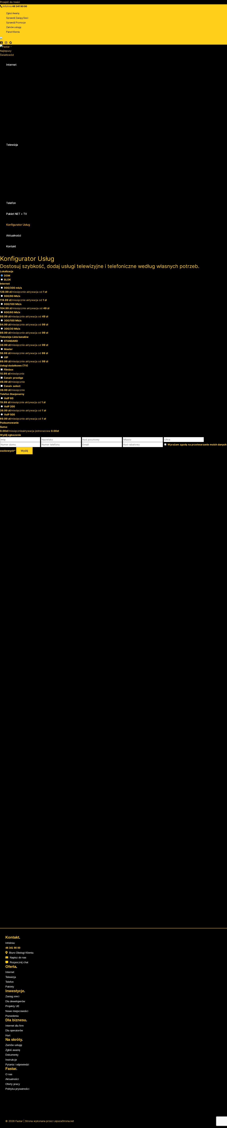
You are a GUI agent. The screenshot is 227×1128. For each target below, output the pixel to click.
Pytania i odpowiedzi (17, 1064)
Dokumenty (12, 1054)
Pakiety (9, 986)
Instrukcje (11, 1059)
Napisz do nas (18, 957)
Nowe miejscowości (16, 1011)
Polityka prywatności (17, 1088)
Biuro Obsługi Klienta (21, 952)
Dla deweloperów (15, 1001)
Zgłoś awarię (12, 1050)
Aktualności (12, 1079)
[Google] (10, 43)
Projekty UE (12, 1006)
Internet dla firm (14, 1025)
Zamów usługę (13, 1045)
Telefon (9, 981)
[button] (18, 64)
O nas (8, 1074)
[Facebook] (1, 43)
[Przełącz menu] (38, 74)
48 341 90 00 (19, 6)
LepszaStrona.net (64, 1121)
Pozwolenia (12, 1015)
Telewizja (10, 977)
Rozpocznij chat (19, 962)
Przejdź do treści (10, 2)
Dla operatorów (14, 1030)
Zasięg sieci (12, 996)
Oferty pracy (12, 1084)
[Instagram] (6, 43)
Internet (9, 972)
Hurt (7, 1035)
